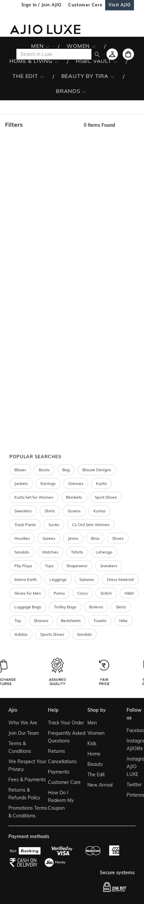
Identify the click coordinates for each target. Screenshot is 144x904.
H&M (129, 593)
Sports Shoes (52, 634)
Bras (95, 538)
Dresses (75, 483)
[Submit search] (97, 54)
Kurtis (101, 483)
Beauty (95, 764)
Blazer (20, 469)
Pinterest (130, 795)
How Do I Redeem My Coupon (61, 800)
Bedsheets (71, 620)
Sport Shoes (106, 497)
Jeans (73, 538)
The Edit (96, 775)
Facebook (130, 730)
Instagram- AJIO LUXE (130, 766)
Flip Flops (23, 565)
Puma (59, 593)
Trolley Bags (65, 606)
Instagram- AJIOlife (130, 744)
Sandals (21, 552)
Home (93, 754)
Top (17, 620)
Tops (49, 565)
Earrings (48, 483)
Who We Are (22, 723)
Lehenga (104, 552)
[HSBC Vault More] (115, 61)
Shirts (50, 510)
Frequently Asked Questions (66, 737)
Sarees (49, 538)
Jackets (21, 483)
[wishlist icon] (112, 54)
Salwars (86, 579)
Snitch (106, 593)
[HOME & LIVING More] (56, 61)
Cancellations (62, 762)
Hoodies (22, 538)
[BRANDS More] (84, 91)
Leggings (58, 579)
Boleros (96, 606)
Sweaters (23, 510)
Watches (50, 552)
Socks (54, 524)
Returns (56, 751)
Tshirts (77, 552)
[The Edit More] (42, 76)
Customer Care (64, 782)
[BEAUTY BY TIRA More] (112, 76)
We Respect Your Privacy (27, 765)
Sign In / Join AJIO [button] (41, 4)
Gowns (74, 510)
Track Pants (25, 524)
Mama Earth (25, 579)
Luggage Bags (27, 606)
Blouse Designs (96, 469)
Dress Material (120, 579)
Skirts (121, 606)
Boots (44, 469)
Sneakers (108, 565)
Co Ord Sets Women (91, 524)
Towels (99, 620)
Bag (66, 469)
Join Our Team (23, 733)
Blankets (74, 497)
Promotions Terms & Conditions (27, 812)
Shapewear (76, 565)
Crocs (82, 593)
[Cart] (128, 54)
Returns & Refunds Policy (24, 794)
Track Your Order (66, 723)
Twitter (130, 785)
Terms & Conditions (19, 747)
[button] (41, 125)
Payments (58, 772)
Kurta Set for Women (33, 497)
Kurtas (99, 510)
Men (92, 723)
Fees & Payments (27, 780)
